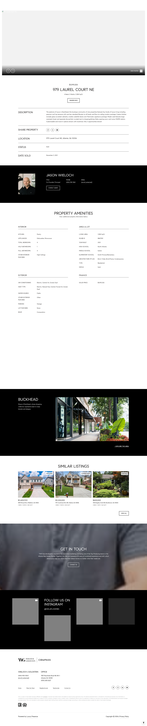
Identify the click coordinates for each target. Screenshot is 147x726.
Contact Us (67, 688)
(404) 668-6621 (46, 680)
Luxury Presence (32, 716)
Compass (45, 696)
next (13, 71)
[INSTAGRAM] (118, 687)
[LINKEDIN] (122, 687)
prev (8, 71)
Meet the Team (30, 688)
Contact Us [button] (73, 564)
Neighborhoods (44, 688)
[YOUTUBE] (127, 687)
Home (19, 688)
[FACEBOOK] (113, 687)
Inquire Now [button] (74, 100)
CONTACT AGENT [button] (53, 188)
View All (124, 513)
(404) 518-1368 (70, 182)
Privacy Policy (124, 716)
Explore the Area (122, 446)
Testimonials (56, 688)
